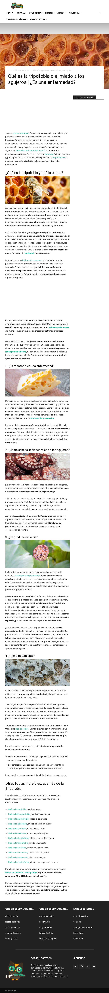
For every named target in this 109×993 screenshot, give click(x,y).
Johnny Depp (30, 872)
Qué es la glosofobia (17, 823)
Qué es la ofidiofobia (17, 852)
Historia (49, 13)
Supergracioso (11, 938)
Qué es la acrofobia (17, 828)
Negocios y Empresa (48, 938)
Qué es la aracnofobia (18, 819)
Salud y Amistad (12, 927)
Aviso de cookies (80, 916)
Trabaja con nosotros (82, 927)
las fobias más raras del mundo (30, 150)
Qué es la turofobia (17, 809)
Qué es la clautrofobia (18, 862)
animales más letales (59, 327)
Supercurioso (59, 157)
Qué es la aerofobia (17, 847)
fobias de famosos (14, 872)
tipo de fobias (22, 729)
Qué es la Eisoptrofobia (19, 814)
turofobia (49, 154)
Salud (29, 70)
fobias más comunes (31, 260)
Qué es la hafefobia (17, 833)
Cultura (21, 13)
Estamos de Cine (46, 916)
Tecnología (74, 13)
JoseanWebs (78, 933)
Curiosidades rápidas (16, 19)
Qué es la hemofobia (17, 857)
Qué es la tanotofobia (18, 843)
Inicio (10, 70)
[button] (100, 13)
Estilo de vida (35, 13)
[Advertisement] (72, 6)
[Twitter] (88, 967)
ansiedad (29, 253)
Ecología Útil (44, 922)
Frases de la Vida (12, 922)
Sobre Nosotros (37, 19)
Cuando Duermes (13, 933)
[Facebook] (75, 967)
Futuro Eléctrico (46, 933)
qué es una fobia (20, 133)
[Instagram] (81, 966)
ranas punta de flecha (15, 351)
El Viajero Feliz (11, 916)
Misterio (61, 13)
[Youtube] (94, 967)
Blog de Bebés (45, 927)
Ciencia (10, 13)
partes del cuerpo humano (27, 575)
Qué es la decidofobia (18, 838)
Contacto (77, 922)
